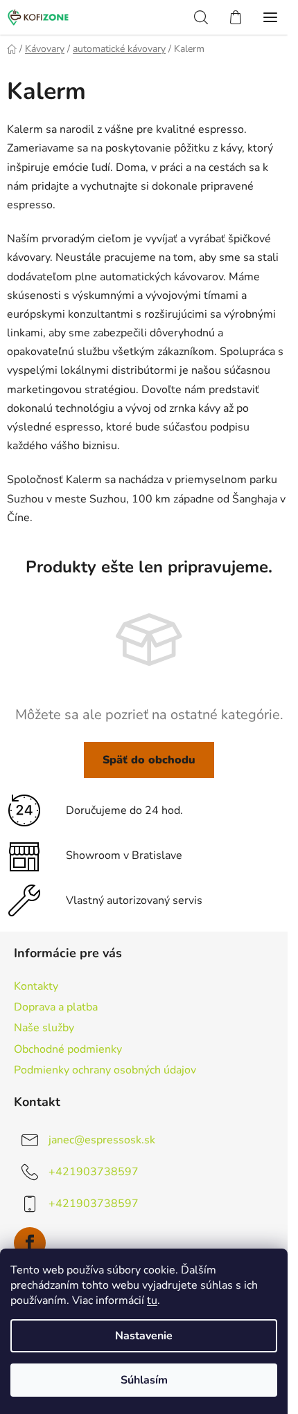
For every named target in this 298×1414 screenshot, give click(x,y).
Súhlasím (144, 1380)
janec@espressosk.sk (102, 1140)
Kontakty (36, 986)
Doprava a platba (56, 1007)
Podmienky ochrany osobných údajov (105, 1070)
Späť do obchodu (149, 760)
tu (152, 1300)
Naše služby (44, 1027)
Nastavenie (144, 1335)
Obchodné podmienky (68, 1049)
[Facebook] (30, 1243)
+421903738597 (94, 1171)
